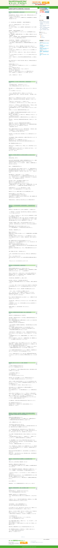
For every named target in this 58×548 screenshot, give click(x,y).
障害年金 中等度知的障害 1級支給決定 (17, 265)
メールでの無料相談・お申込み (33, 542)
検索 (40, 15)
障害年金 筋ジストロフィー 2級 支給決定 (18, 362)
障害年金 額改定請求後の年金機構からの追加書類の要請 (20, 458)
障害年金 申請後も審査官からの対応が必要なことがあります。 (22, 154)
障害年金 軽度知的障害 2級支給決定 (16, 12)
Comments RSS (43, 37)
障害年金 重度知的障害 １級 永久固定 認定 (18, 487)
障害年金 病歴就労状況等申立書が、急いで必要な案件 (20, 312)
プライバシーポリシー (40, 542)
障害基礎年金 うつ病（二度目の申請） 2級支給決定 (20, 81)
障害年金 (10, 207)
